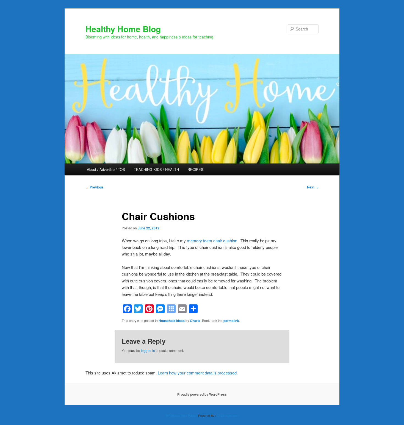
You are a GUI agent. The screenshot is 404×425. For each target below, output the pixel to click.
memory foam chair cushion (212, 240)
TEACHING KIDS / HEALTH (156, 169)
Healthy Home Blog (123, 29)
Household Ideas (172, 320)
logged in (148, 350)
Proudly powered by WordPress (202, 394)
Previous (94, 187)
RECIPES (195, 169)
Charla (195, 320)
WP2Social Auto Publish (181, 415)
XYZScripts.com (228, 415)
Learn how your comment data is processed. (198, 373)
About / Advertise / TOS (106, 169)
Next (313, 187)
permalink (231, 320)
